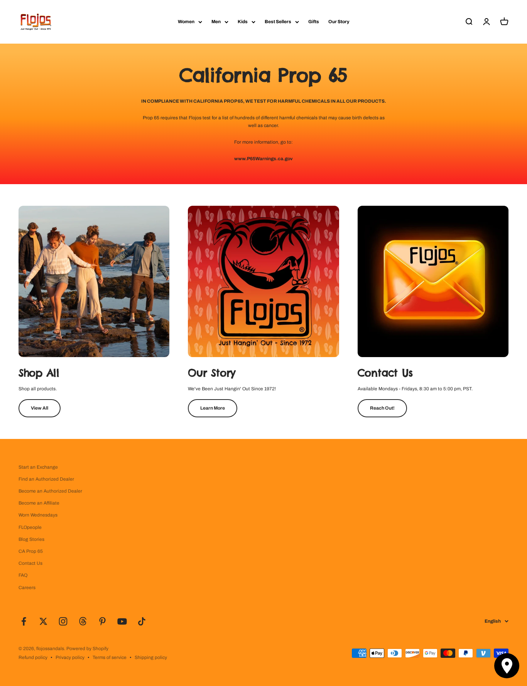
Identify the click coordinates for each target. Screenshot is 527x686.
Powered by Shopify (87, 648)
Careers (27, 587)
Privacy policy (70, 657)
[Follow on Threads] (83, 621)
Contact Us (30, 563)
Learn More (212, 408)
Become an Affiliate (39, 503)
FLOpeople (30, 527)
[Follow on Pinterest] (102, 621)
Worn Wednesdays (38, 515)
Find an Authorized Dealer (46, 479)
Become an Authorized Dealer (50, 491)
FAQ (23, 575)
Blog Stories (31, 539)
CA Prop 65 (31, 551)
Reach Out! (382, 408)
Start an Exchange (38, 467)
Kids (243, 21)
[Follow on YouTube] (122, 621)
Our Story (339, 21)
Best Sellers (278, 21)
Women (186, 21)
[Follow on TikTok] (142, 621)
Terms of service (110, 657)
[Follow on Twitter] (43, 621)
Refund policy (33, 657)
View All (39, 408)
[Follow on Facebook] (24, 621)
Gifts (313, 21)
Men (216, 21)
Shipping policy (151, 657)
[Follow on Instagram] (63, 621)
